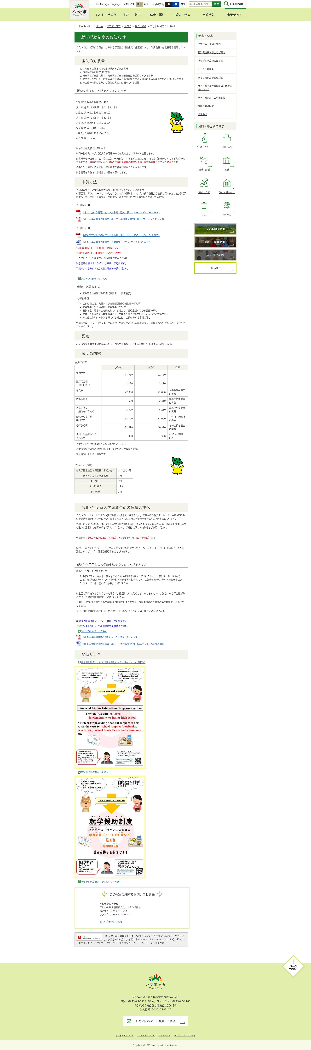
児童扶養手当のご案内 (209, 44)
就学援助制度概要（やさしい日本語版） (101, 882)
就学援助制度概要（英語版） (95, 772)
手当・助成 (140, 26)
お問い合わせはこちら (111, 921)
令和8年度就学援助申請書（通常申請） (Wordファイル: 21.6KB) (116, 242)
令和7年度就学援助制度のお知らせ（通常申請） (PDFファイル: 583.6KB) (121, 212)
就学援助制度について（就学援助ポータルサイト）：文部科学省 (113, 662)
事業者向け (234, 14)
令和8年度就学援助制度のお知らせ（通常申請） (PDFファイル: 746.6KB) (121, 235)
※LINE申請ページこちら (94, 279)
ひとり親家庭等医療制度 (210, 77)
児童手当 (202, 114)
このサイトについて (146, 1036)
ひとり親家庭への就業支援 (211, 97)
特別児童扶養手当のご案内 (211, 52)
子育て (127, 26)
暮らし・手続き (106, 14)
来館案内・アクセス (124, 1036)
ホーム (99, 26)
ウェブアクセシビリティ (184, 1036)
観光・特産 (183, 14)
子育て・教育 (131, 14)
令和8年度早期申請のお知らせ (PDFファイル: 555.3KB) (112, 637)
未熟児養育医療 (206, 106)
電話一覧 (164, 1005)
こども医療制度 (206, 69)
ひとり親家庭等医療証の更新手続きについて (215, 88)
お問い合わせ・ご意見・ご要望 (156, 1021)
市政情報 (208, 14)
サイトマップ (164, 1036)
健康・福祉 (157, 14)
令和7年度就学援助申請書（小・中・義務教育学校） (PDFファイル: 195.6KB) (123, 219)
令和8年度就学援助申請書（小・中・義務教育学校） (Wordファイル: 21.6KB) (123, 644)
